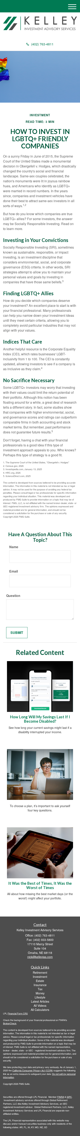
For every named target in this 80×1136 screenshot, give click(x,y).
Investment (40, 977)
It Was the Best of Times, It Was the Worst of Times (40, 885)
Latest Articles (40, 1001)
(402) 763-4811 (42, 44)
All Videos (40, 1005)
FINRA (60, 1096)
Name (13, 547)
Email (13, 571)
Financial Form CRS (18, 1013)
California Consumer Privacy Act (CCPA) (32, 1070)
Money (40, 993)
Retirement (40, 972)
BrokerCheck (9, 1023)
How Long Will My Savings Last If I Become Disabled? (40, 719)
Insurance (40, 985)
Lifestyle (40, 997)
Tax (40, 989)
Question (13, 595)
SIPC (69, 1096)
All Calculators (40, 1010)
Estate (40, 981)
